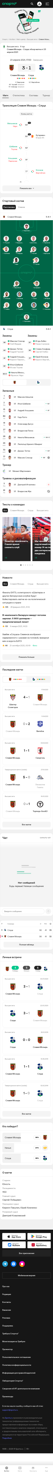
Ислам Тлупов (16, 367)
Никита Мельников (18, 372)
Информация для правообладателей (18, 1373)
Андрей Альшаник (17, 357)
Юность (6, 1184)
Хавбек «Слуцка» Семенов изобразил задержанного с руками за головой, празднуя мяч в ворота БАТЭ (25, 637)
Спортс (5, 39)
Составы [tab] (33, 95)
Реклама (6, 1318)
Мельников (12, 123)
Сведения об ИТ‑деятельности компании (21, 1388)
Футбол (12, 39)
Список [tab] (21, 207)
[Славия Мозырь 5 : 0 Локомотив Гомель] (19, 78)
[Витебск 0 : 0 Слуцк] (35, 78)
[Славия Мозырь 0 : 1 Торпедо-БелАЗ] (17, 78)
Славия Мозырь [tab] (17, 584)
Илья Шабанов (16, 364)
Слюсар (14, 87)
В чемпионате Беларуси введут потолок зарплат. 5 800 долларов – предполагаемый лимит (24, 618)
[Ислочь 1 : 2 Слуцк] (30, 78)
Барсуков (20, 82)
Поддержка (7, 1325)
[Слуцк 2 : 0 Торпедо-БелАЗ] (33, 78)
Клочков (39, 170)
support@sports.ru (10, 1410)
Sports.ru (9, 1418)
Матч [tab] (5, 95)
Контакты (6, 1302)
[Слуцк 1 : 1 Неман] (28, 78)
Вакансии (6, 1310)
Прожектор (7, 1349)
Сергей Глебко (41, 351)
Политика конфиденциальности (16, 1365)
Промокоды (7, 1396)
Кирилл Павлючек (17, 359)
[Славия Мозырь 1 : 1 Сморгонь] (20, 78)
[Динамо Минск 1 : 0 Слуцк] (32, 78)
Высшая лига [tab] (42, 584)
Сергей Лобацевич (11, 1199)
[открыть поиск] (32, 4)
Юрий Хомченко (28, 1207)
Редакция (6, 1294)
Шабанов (13, 146)
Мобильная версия (26, 1275)
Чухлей (14, 84)
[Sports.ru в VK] (14, 1264)
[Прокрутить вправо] (46, 539)
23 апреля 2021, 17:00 (20, 59)
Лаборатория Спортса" (12, 1380)
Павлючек (12, 161)
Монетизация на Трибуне (13, 1341)
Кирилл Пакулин (11, 1207)
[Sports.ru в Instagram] (22, 1264)
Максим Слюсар (17, 341)
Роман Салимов (42, 344)
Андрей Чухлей (16, 351)
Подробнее (7, 1438)
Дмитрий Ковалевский (13, 1215)
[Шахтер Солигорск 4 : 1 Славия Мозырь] (24, 78)
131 (6, 626)
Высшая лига (32, 39)
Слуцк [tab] (30, 584)
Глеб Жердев (15, 344)
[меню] (47, 4)
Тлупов (14, 149)
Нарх (15, 126)
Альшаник (12, 158)
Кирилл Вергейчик (43, 359)
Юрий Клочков (41, 357)
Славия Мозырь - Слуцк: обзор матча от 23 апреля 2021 (45, 39)
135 (6, 607)
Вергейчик (36, 82)
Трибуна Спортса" (10, 1333)
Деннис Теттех (16, 349)
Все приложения (26, 1253)
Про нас (5, 1286)
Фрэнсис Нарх (17, 375)
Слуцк (31, 75)
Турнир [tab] (46, 95)
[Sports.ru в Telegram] (5, 1264)
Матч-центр (21, 39)
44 (6, 645)
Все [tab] (5, 584)
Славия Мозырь (17, 75)
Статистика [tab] (19, 95)
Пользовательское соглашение (16, 1357)
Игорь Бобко (40, 341)
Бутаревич (40, 135)
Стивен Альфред (42, 349)
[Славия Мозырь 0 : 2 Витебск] (22, 78)
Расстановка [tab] (9, 207)
